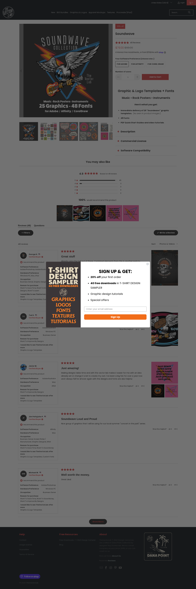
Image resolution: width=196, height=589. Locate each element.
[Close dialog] (147, 264)
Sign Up (115, 317)
